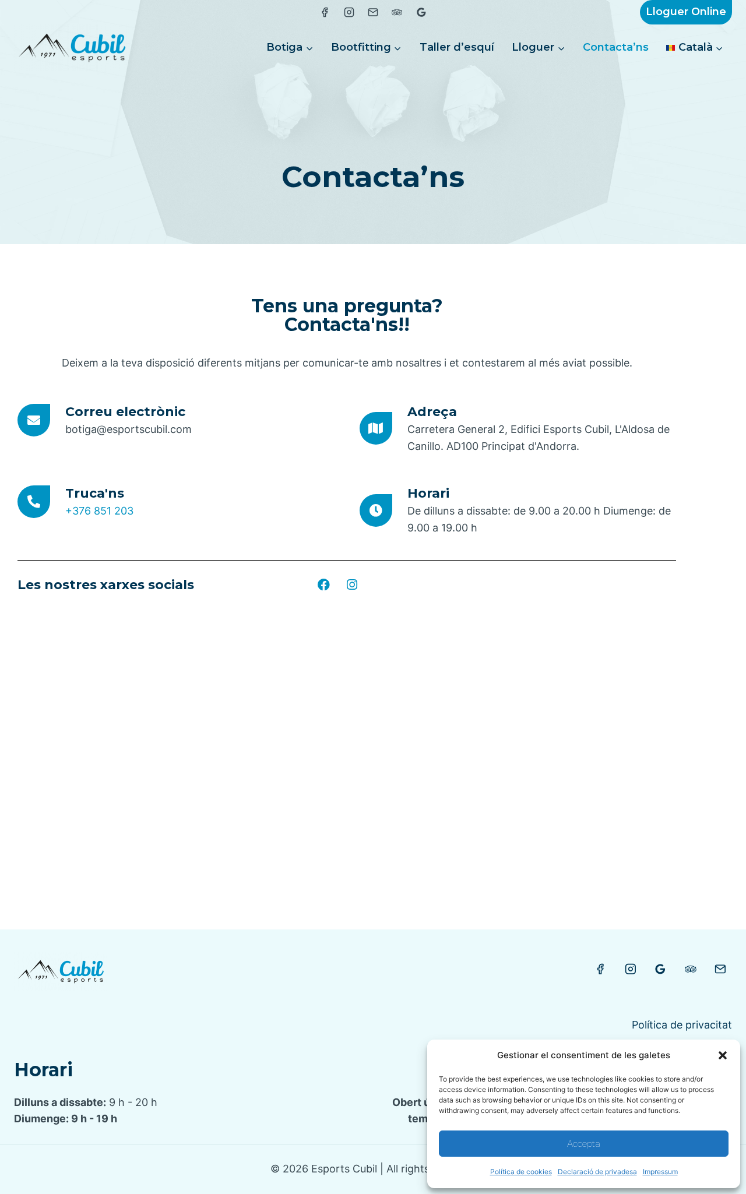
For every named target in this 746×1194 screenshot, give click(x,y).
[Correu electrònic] (33, 420)
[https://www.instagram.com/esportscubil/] (349, 12)
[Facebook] (324, 584)
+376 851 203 (99, 511)
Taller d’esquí (457, 47)
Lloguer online (686, 11)
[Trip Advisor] (690, 969)
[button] (723, 1055)
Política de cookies (521, 1171)
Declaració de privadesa (597, 1171)
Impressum (660, 1171)
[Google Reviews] (660, 969)
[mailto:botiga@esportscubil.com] (373, 12)
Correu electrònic (125, 412)
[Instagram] (352, 584)
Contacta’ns (616, 47)
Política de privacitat (682, 1025)
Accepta (583, 1143)
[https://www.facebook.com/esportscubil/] (324, 12)
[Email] (720, 969)
